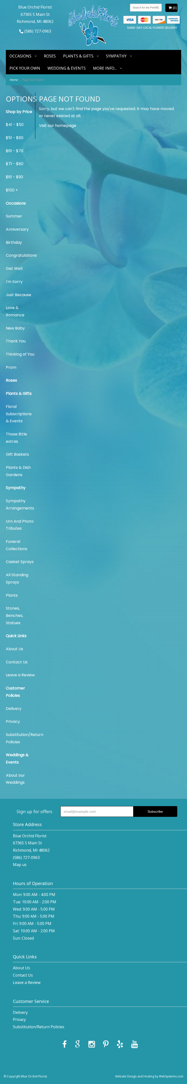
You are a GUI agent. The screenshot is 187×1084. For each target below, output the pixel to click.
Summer (14, 216)
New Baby (15, 328)
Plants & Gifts (78, 56)
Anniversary (17, 229)
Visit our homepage (57, 125)
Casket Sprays (20, 562)
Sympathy (116, 56)
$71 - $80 (14, 164)
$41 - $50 (15, 124)
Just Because (18, 295)
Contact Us (17, 662)
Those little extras (16, 437)
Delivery (13, 708)
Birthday (14, 242)
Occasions (20, 56)
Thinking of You (20, 354)
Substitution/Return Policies (20, 738)
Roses (50, 56)
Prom (11, 367)
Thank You (16, 341)
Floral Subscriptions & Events (19, 414)
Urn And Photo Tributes (20, 524)
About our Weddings (15, 779)
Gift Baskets (17, 454)
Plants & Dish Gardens (18, 471)
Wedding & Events (66, 68)
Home (13, 80)
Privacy (13, 721)
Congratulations (20, 255)
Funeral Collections (16, 545)
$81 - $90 (14, 177)
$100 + (12, 190)
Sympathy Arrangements (20, 504)
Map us (20, 864)
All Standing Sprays (17, 578)
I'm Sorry (14, 281)
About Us (14, 649)
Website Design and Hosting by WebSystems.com (149, 1076)
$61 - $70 (14, 151)
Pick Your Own (24, 68)
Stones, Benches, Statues (14, 615)
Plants (12, 595)
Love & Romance (15, 311)
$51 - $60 (14, 138)
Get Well (14, 268)
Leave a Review (20, 675)
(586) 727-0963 (37, 31)
